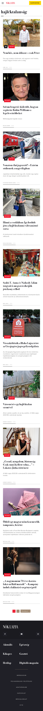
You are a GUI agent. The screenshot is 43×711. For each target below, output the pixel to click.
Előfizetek (35, 3)
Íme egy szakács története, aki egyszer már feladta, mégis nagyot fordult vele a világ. (21, 59)
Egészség (24, 644)
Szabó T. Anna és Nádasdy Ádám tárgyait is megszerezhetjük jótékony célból (20, 286)
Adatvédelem (21, 687)
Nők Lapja (10, 3)
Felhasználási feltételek (21, 681)
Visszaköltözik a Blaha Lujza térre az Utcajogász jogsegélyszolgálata (21, 344)
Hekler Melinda (7, 243)
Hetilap (12, 46)
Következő (25, 611)
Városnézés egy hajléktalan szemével (17, 405)
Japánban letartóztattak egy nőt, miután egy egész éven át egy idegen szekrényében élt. (20, 175)
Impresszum (21, 675)
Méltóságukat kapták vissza (12, 119)
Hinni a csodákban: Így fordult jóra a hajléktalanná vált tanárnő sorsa (20, 225)
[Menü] (2, 3)
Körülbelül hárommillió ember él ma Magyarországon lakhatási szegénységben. (21, 594)
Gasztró (23, 653)
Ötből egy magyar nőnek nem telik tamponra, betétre (21, 523)
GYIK (21, 705)
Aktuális (7, 100)
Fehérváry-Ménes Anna (9, 182)
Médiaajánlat (21, 699)
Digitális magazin (28, 663)
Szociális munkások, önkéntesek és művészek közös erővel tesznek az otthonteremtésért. (21, 296)
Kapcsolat (21, 693)
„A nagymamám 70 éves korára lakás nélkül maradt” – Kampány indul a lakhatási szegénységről (20, 584)
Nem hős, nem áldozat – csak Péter (21, 53)
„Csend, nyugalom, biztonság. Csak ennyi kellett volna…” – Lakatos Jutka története (19, 464)
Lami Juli (5, 67)
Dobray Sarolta (7, 421)
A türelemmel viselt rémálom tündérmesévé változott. (18, 235)
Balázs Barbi (6, 125)
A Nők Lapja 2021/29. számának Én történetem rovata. (19, 474)
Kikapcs (7, 653)
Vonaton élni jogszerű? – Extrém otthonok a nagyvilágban (20, 166)
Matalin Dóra (6, 541)
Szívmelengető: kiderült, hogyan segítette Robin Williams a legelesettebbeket (20, 110)
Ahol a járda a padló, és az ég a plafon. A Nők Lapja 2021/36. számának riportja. (21, 414)
